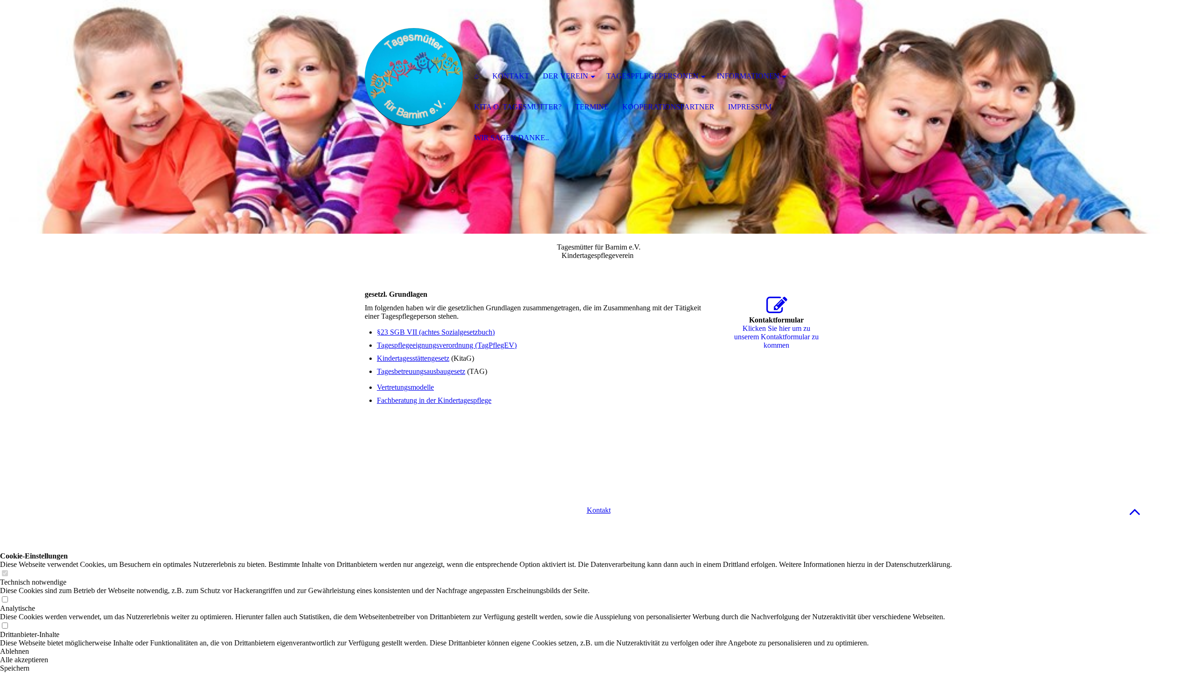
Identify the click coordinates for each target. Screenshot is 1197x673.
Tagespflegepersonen (652, 76)
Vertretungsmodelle (405, 387)
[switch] (4, 574)
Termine (592, 107)
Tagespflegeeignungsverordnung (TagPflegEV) (447, 345)
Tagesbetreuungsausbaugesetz (421, 371)
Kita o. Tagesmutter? (518, 107)
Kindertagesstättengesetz (413, 358)
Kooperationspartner (668, 107)
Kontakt (599, 510)
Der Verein (565, 76)
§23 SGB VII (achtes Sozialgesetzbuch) (436, 332)
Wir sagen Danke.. (511, 138)
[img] (414, 77)
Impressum (750, 107)
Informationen (748, 76)
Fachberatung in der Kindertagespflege (434, 400)
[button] (1134, 511)
